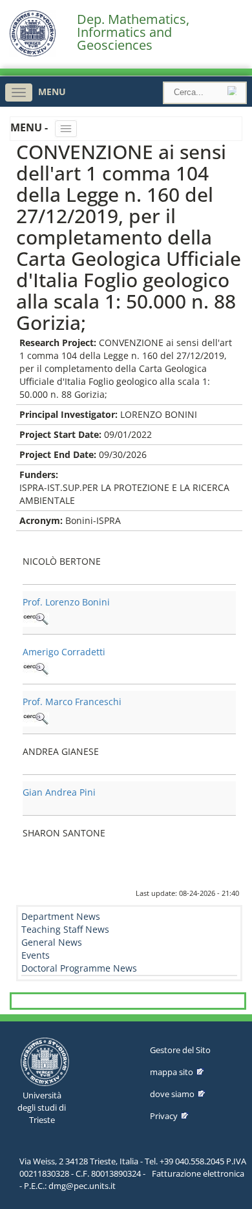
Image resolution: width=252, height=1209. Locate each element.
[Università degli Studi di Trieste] (32, 53)
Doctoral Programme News (79, 968)
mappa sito (171, 1072)
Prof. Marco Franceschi (72, 701)
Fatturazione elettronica (198, 1173)
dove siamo (172, 1094)
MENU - (30, 127)
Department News (60, 916)
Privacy (164, 1116)
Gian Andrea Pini (59, 792)
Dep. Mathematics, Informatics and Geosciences (133, 32)
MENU (52, 91)
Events (35, 955)
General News (51, 942)
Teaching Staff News (65, 929)
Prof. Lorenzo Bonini (66, 602)
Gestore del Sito (180, 1050)
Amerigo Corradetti (64, 652)
